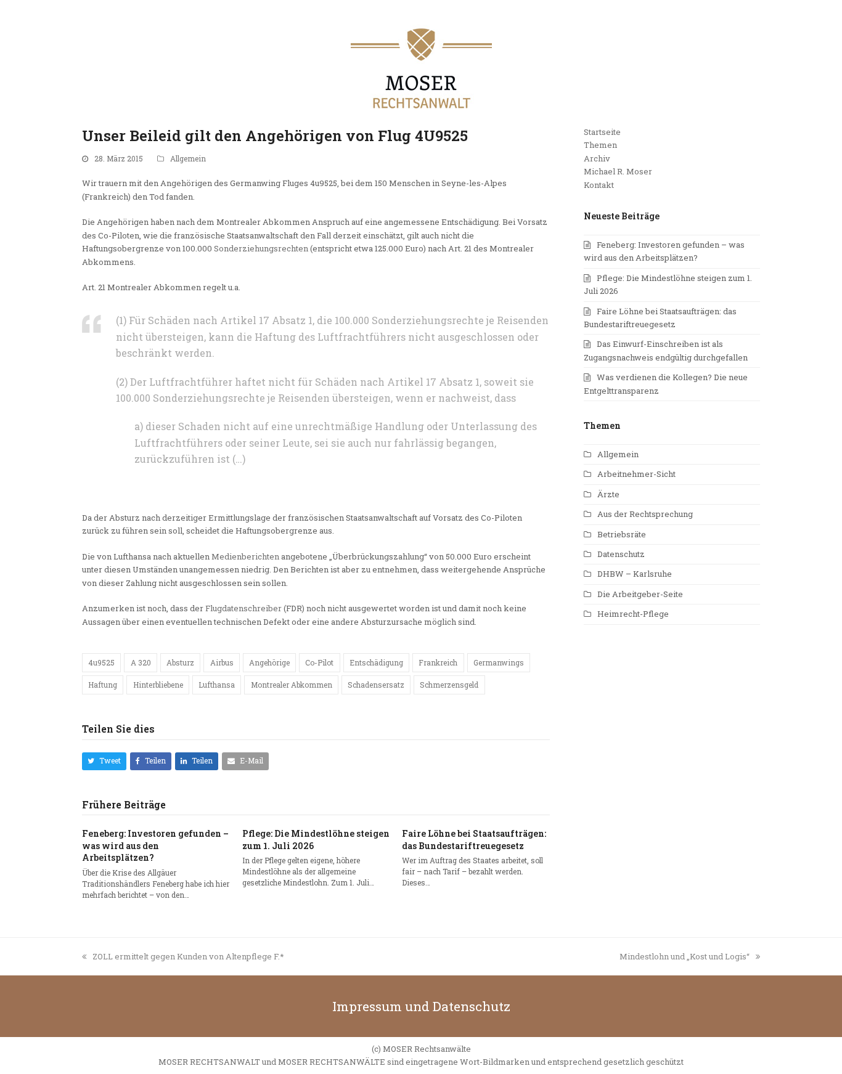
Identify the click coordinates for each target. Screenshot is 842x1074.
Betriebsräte (621, 534)
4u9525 (101, 662)
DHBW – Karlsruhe (634, 573)
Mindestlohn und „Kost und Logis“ (684, 956)
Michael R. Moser (618, 171)
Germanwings (498, 662)
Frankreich (438, 662)
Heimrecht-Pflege (633, 613)
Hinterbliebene (158, 685)
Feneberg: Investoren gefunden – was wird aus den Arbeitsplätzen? (155, 845)
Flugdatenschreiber (243, 608)
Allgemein (188, 158)
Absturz (180, 662)
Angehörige (269, 662)
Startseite (602, 131)
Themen (600, 144)
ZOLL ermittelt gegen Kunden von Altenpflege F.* (188, 956)
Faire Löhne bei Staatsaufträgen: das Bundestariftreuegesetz (474, 840)
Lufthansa (216, 685)
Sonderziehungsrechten (261, 248)
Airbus (222, 662)
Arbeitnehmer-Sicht (636, 473)
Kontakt (599, 184)
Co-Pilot (319, 662)
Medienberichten (245, 556)
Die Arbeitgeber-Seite (640, 594)
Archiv (597, 158)
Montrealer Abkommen (291, 685)
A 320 (141, 662)
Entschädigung (376, 662)
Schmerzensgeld (449, 685)
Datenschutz (621, 553)
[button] (104, 761)
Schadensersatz (376, 685)
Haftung (102, 685)
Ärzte (608, 494)
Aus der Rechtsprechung (645, 513)
